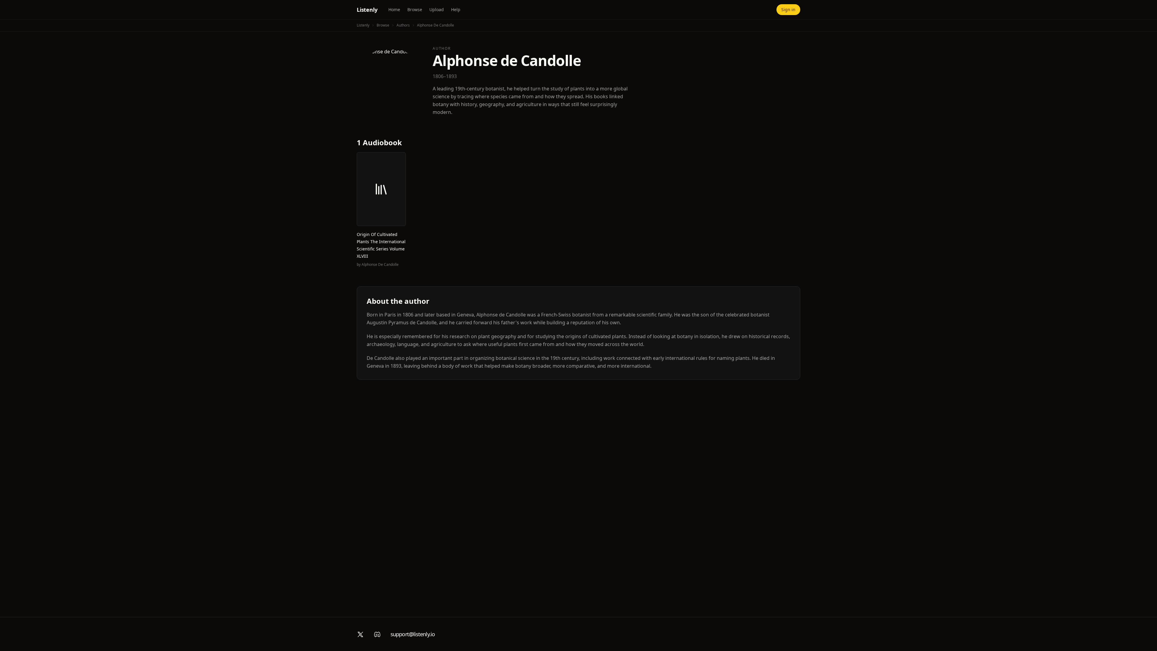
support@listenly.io (412, 634)
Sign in (788, 9)
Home (394, 9)
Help (455, 9)
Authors (403, 25)
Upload (436, 9)
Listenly (367, 9)
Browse (414, 9)
